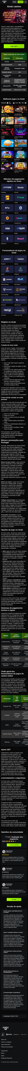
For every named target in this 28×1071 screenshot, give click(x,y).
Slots (23, 102)
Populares (3, 102)
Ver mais (14, 899)
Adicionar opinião (14, 844)
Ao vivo (10, 103)
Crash (16, 102)
